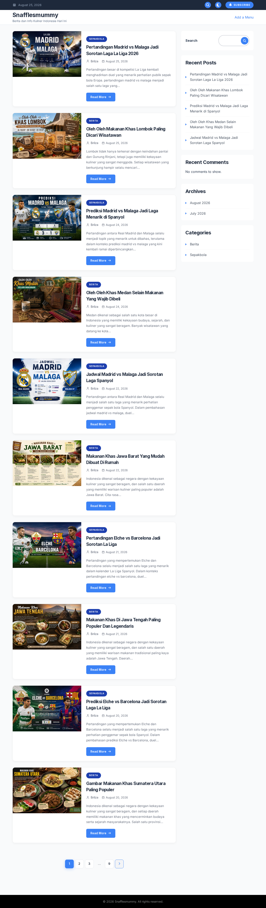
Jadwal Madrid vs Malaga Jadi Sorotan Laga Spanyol (214, 140)
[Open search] (208, 5)
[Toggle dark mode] (218, 5)
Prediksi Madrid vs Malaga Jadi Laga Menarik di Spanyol (219, 108)
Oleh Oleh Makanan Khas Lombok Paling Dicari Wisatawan (216, 92)
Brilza (94, 61)
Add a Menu (244, 17)
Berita (93, 120)
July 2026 (198, 213)
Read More (98, 97)
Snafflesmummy (35, 14)
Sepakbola (96, 38)
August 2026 (200, 203)
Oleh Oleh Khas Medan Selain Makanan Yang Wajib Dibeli (213, 124)
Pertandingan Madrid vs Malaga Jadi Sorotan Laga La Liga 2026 (218, 77)
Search (191, 40)
